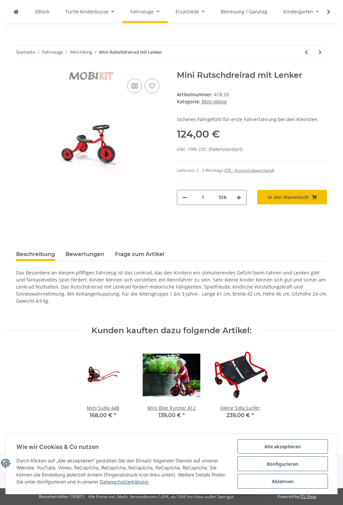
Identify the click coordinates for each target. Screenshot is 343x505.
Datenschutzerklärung (124, 482)
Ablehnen (283, 481)
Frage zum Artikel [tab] (139, 254)
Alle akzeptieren (282, 446)
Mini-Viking (214, 101)
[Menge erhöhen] (238, 197)
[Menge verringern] (184, 197)
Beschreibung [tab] (35, 254)
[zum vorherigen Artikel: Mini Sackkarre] (306, 52)
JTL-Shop (308, 496)
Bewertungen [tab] (85, 254)
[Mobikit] (16, 11)
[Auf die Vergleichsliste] (134, 86)
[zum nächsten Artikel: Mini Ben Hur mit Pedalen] (320, 52)
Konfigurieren (282, 464)
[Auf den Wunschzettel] (152, 86)
